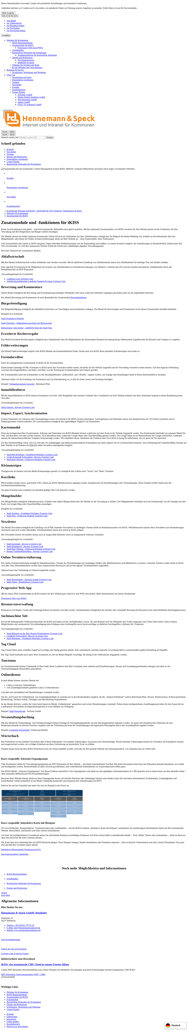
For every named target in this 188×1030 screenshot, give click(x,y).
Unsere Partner (18, 92)
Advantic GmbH (25, 95)
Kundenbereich (18, 90)
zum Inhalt (11, 20)
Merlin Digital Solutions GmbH (31, 97)
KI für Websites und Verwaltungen (27, 67)
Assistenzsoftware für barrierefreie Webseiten (37, 55)
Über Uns (11, 75)
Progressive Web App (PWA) (30, 48)
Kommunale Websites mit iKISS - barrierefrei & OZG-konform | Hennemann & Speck (44, 211)
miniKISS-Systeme (26, 62)
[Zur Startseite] (49, 129)
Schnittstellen (18, 50)
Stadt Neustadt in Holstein (12, 318)
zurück (4, 893)
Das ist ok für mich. (10, 16)
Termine (15, 82)
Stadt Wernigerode (17, 711)
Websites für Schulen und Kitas (25, 65)
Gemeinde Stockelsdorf (19, 730)
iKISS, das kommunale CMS (35, 964)
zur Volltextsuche (14, 23)
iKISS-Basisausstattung (22, 43)
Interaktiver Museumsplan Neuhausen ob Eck (21, 849)
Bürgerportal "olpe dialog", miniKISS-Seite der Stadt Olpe (26, 328)
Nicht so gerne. (8, 13)
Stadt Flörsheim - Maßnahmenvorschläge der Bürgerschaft (26, 323)
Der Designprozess (26, 60)
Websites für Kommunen (17, 40)
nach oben (5, 895)
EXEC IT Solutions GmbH (29, 104)
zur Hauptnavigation (15, 25)
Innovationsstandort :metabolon (14, 854)
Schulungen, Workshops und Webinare (29, 72)
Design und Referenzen (22, 57)
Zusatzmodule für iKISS (22, 45)
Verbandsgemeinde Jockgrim (21, 384)
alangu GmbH (24, 102)
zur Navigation (13, 28)
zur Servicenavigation (16, 30)
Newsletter (16, 85)
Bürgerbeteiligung (78, 297)
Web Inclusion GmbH (27, 99)
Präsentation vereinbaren (22, 80)
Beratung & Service (15, 70)
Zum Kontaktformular (10, 939)
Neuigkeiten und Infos (22, 77)
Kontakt (15, 87)
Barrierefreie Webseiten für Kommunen (29, 52)
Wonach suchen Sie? (10, 137)
